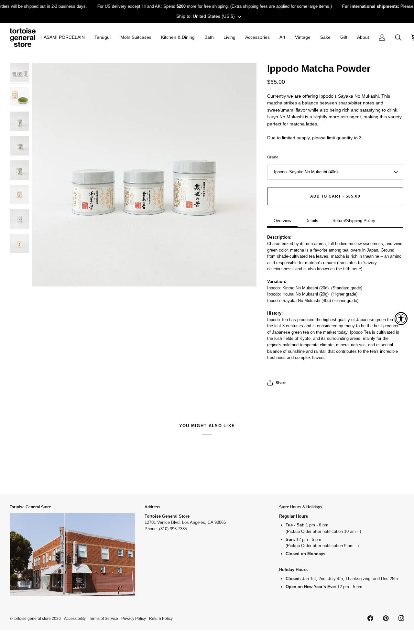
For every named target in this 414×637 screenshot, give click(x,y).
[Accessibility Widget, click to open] (401, 318)
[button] (63, 37)
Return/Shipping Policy (353, 220)
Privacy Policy (133, 618)
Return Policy (161, 618)
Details (311, 220)
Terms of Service (103, 618)
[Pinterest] (386, 618)
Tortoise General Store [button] (30, 507)
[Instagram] (401, 618)
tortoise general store (32, 618)
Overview (282, 220)
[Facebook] (370, 618)
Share (281, 383)
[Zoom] (144, 175)
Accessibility (75, 618)
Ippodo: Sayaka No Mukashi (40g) (306, 171)
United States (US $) (214, 16)
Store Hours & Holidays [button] (300, 507)
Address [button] (152, 507)
